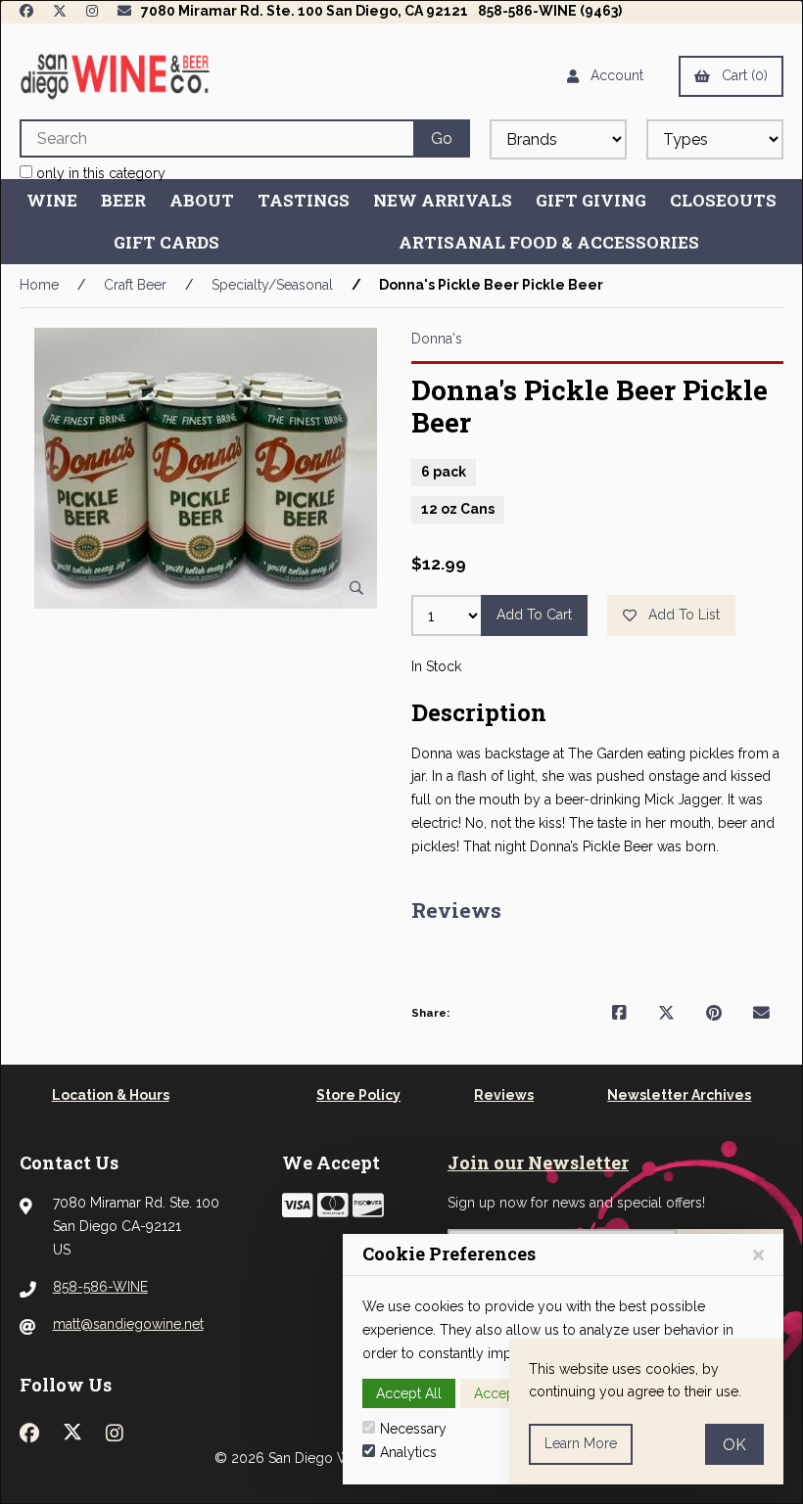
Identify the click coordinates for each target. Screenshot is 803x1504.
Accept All (409, 1393)
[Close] (758, 1255)
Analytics (408, 1452)
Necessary (413, 1428)
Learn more (580, 1443)
